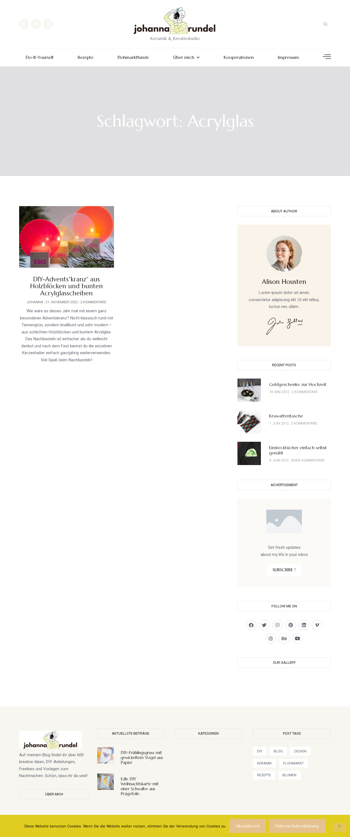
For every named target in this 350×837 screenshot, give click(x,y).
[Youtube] (297, 638)
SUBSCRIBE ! (284, 569)
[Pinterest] (48, 24)
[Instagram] (36, 24)
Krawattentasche (286, 415)
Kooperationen (239, 57)
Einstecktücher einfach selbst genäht (298, 450)
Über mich (183, 57)
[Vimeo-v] (317, 625)
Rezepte (86, 57)
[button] (325, 24)
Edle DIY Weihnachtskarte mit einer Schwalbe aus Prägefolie (140, 786)
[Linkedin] (304, 625)
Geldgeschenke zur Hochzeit (297, 384)
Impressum (288, 57)
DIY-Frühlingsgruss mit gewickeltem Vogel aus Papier (142, 757)
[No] (339, 827)
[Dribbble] (271, 638)
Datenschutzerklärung (297, 826)
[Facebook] (24, 24)
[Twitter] (264, 625)
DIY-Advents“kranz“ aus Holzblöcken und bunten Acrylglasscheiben (66, 286)
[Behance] (284, 638)
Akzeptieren (247, 826)
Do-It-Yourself (40, 57)
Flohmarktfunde (133, 57)
